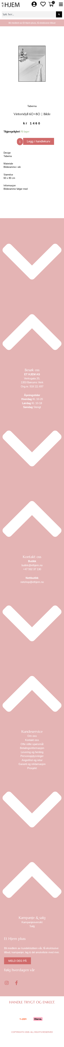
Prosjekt (32, 768)
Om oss (32, 735)
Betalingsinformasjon (32, 747)
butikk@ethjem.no (32, 565)
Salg (32, 926)
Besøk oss (32, 370)
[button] (61, 4)
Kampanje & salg (32, 918)
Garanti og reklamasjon (32, 763)
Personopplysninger (32, 755)
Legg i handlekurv (38, 141)
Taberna (32, 106)
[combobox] (29, 14)
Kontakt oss (32, 557)
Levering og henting (32, 752)
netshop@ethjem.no (32, 581)
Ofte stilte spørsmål (32, 744)
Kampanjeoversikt (32, 922)
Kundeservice (32, 731)
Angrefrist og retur (32, 760)
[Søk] (59, 14)
